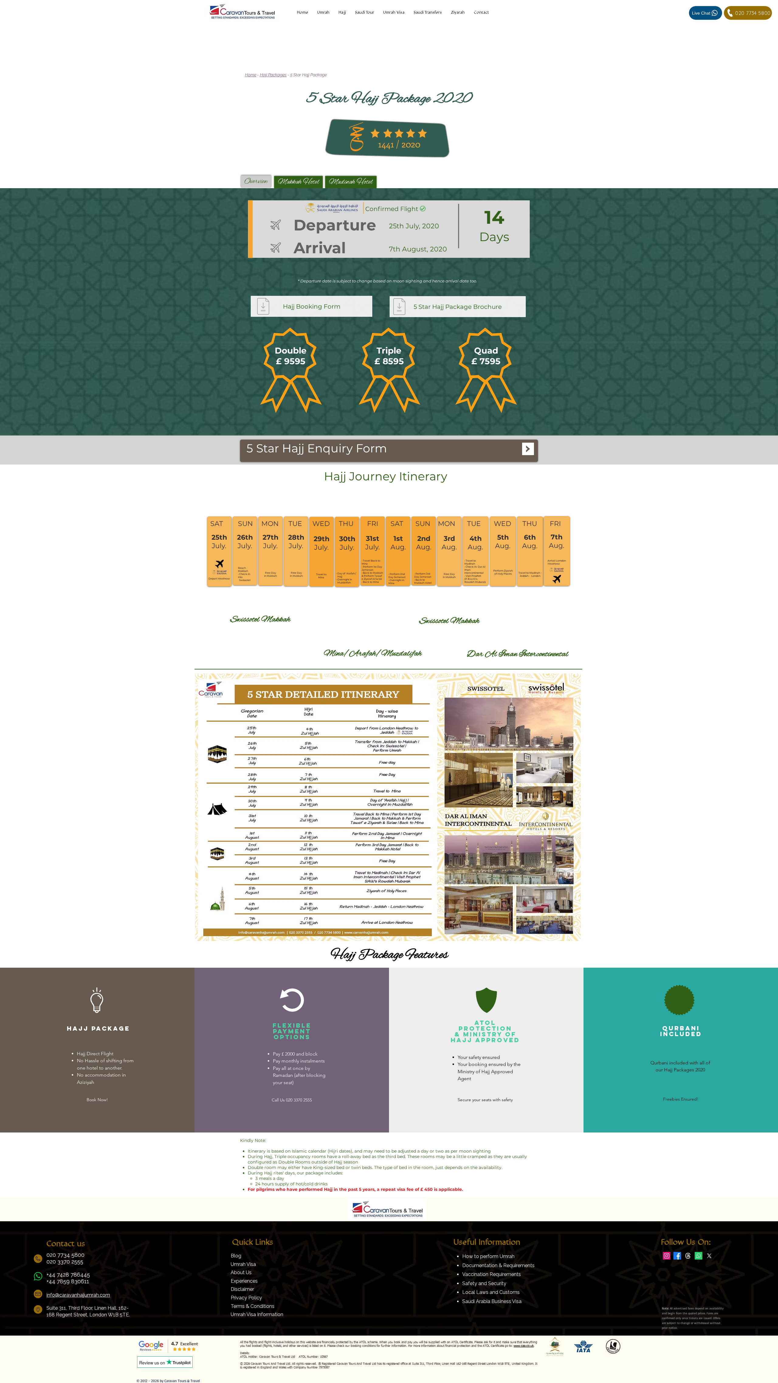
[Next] (742, 312)
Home (250, 74)
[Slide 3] (396, 420)
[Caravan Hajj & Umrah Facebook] (677, 1256)
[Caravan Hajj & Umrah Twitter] (709, 1256)
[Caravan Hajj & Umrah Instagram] (666, 1256)
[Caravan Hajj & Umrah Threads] (688, 1256)
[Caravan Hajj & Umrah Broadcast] (698, 1256)
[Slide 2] (389, 420)
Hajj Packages (273, 74)
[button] (457, 12)
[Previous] (35, 312)
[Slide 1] (382, 420)
